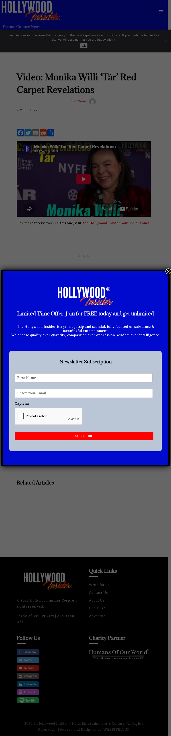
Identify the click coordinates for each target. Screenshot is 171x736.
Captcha (22, 404)
